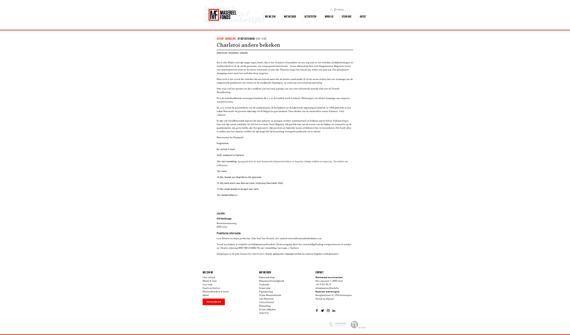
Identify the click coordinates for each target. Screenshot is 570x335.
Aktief (363, 16)
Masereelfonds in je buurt (216, 292)
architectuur (222, 53)
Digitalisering (266, 292)
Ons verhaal (209, 277)
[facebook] (317, 310)
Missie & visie (210, 281)
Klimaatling (265, 306)
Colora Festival (266, 302)
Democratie (264, 288)
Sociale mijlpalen (267, 309)
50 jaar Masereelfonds (270, 295)
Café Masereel (266, 299)
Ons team (207, 284)
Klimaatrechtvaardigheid (271, 281)
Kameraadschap (267, 277)
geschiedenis (233, 53)
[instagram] (328, 310)
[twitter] (322, 310)
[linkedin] (334, 310)
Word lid (329, 16)
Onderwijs (264, 284)
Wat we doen (290, 16)
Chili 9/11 (264, 313)
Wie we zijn (270, 16)
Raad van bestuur (211, 288)
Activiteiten (310, 16)
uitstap (220, 38)
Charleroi (244, 53)
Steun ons (346, 16)
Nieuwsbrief (214, 302)
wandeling (230, 38)
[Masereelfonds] (222, 13)
